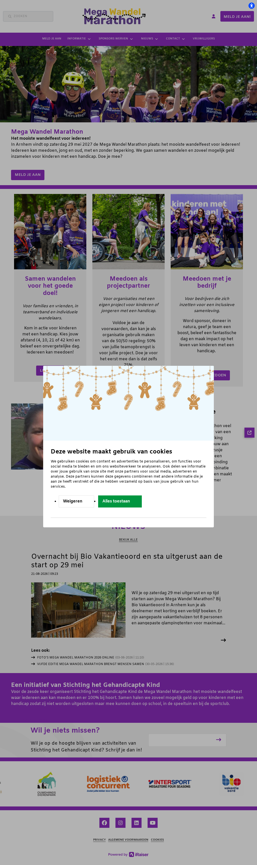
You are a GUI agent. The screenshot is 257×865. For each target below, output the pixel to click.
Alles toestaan (116, 501)
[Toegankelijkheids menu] (251, 6)
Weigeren (72, 501)
